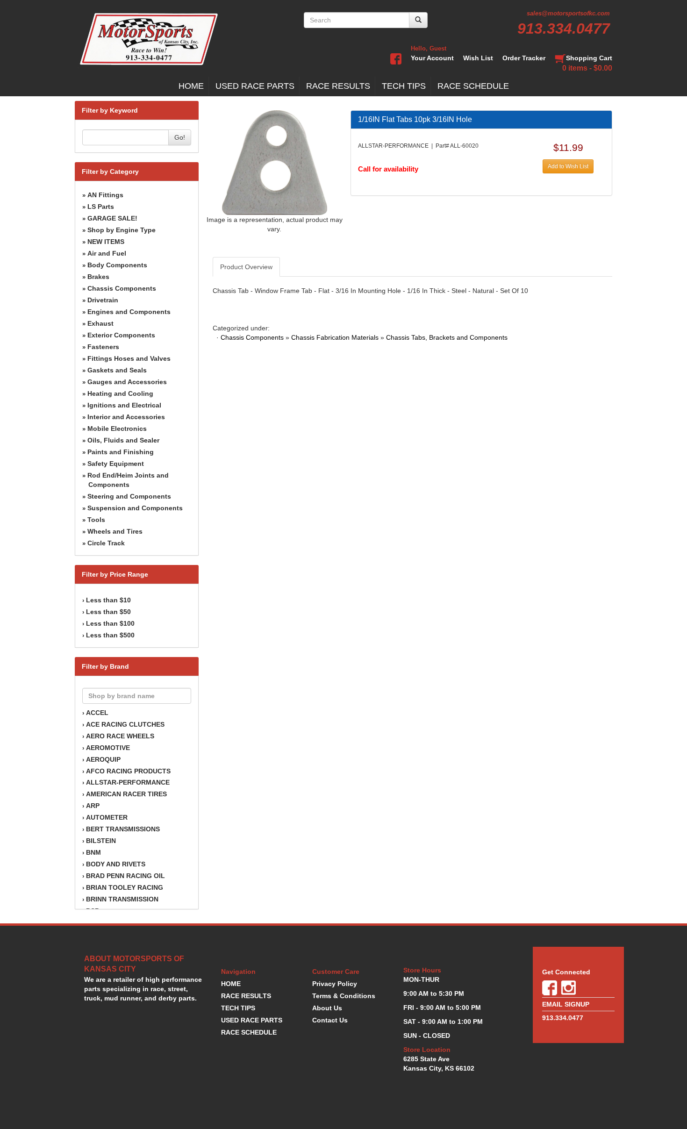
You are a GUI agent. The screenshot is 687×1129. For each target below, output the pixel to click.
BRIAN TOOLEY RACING (124, 887)
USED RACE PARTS (254, 86)
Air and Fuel (106, 253)
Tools (96, 519)
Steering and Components (129, 496)
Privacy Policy (334, 983)
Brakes (98, 276)
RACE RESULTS (338, 86)
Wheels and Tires (115, 531)
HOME (191, 86)
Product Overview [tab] (246, 267)
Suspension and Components (135, 508)
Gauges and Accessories (127, 382)
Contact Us (330, 1020)
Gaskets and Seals (117, 370)
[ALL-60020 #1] (274, 162)
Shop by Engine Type (121, 230)
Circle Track (106, 543)
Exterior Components (121, 335)
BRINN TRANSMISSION (122, 899)
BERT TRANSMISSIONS (123, 829)
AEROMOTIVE (108, 747)
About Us (327, 1008)
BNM (93, 852)
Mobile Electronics (117, 428)
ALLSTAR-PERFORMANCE (128, 782)
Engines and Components (129, 311)
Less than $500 (110, 635)
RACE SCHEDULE (473, 86)
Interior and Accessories (126, 417)
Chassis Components (121, 288)
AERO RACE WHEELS (120, 736)
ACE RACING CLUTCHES (125, 724)
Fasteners (103, 346)
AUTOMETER (107, 817)
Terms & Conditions (343, 996)
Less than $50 (108, 611)
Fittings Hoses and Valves (129, 358)
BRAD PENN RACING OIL (125, 875)
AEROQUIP (103, 759)
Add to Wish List (568, 166)
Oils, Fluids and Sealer (123, 440)
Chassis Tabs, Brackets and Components (447, 337)
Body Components (117, 265)
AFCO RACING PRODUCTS (128, 771)
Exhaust (100, 323)
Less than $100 (110, 623)
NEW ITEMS (105, 241)
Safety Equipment (115, 463)
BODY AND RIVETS (115, 864)
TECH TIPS (404, 86)
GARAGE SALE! (112, 218)
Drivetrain (102, 300)
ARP (93, 805)
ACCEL (97, 712)
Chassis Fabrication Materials (335, 337)
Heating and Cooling (120, 393)
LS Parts (100, 206)
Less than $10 (108, 600)
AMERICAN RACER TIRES (126, 794)
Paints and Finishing (120, 452)
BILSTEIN (101, 840)
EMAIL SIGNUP (565, 1004)
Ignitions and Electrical (124, 405)
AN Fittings (105, 195)
